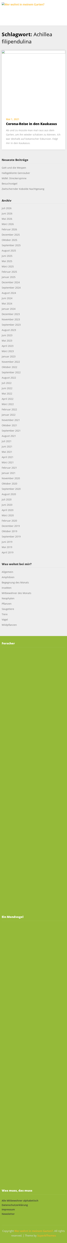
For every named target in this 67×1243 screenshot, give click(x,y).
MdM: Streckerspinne (14, 178)
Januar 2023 (8, 356)
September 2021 (11, 430)
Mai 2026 (7, 218)
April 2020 (7, 510)
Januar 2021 (8, 473)
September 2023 (11, 324)
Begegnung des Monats (15, 582)
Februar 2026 (9, 229)
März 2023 (8, 351)
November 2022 (11, 361)
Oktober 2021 (9, 425)
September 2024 (11, 287)
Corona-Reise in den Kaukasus (31, 124)
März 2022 (8, 404)
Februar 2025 (9, 271)
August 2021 (9, 436)
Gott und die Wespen (14, 167)
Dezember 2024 (11, 282)
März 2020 (8, 515)
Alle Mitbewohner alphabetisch (20, 1200)
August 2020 (9, 494)
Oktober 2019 (9, 531)
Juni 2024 (7, 298)
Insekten (7, 587)
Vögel (5, 619)
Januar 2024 (8, 308)
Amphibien (8, 577)
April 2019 (7, 552)
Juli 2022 (7, 383)
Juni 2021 (7, 446)
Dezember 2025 (11, 234)
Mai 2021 (7, 451)
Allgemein (7, 571)
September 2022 (11, 372)
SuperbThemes (46, 1235)
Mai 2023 (7, 340)
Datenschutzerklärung (15, 1205)
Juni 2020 (7, 504)
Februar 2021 (9, 467)
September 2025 (11, 245)
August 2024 (9, 293)
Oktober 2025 (9, 240)
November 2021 (11, 420)
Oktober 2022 (9, 367)
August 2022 (9, 377)
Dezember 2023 (11, 314)
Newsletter (8, 1213)
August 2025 (9, 250)
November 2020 (11, 478)
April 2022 (7, 398)
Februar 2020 (9, 520)
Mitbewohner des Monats (16, 593)
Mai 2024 (7, 303)
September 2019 (11, 536)
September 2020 (11, 488)
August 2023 (9, 330)
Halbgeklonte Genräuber (16, 173)
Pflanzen (7, 603)
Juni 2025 (7, 255)
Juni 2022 (7, 388)
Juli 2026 (7, 208)
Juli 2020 (7, 499)
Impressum (8, 1209)
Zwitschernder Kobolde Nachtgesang (23, 188)
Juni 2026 (7, 213)
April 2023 (7, 345)
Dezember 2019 (11, 526)
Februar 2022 (9, 409)
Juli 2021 (7, 441)
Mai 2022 (7, 393)
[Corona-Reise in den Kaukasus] (33, 81)
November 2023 (11, 319)
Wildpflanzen (9, 624)
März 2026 (8, 224)
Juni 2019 (7, 541)
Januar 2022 (8, 414)
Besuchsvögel (9, 183)
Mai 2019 (7, 547)
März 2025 (8, 266)
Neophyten (8, 598)
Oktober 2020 (9, 483)
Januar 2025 (8, 277)
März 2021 (8, 462)
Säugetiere (8, 609)
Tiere (5, 614)
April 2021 (7, 457)
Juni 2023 (7, 335)
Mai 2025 (7, 261)
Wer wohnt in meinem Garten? (33, 1231)
